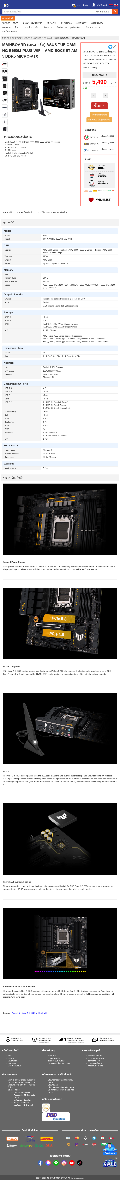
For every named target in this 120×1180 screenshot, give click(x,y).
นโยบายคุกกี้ (53, 1085)
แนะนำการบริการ (32, 27)
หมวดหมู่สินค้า (102, 11)
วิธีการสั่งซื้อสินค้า (95, 1055)
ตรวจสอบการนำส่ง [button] (11, 27)
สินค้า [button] (16, 22)
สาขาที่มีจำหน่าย (99, 115)
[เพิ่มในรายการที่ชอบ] (99, 200)
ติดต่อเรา (12, 1063)
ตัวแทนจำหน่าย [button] (93, 27)
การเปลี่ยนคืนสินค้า (95, 1063)
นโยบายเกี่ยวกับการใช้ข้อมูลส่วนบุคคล (60, 1081)
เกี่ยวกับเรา (12, 1061)
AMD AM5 (48, 38)
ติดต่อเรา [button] (47, 27)
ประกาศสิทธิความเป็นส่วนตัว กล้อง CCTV (62, 1091)
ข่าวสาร (11, 1058)
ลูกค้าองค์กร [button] (75, 27)
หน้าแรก (6, 22)
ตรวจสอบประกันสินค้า (56, 1061)
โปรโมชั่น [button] (52, 22)
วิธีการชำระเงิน (94, 1061)
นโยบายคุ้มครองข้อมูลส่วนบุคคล (61, 1087)
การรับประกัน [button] (96, 22)
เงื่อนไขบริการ (81, 22)
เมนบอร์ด (37, 38)
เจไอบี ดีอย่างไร (14, 1066)
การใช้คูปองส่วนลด (95, 1066)
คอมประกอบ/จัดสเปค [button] (33, 22)
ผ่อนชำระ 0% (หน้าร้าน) (99, 120)
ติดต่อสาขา (62, 27)
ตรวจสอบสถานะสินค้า (96, 1058)
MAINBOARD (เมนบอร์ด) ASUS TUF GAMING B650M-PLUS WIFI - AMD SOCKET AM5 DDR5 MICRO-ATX (39, 50)
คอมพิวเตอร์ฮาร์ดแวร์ (21, 38)
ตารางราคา (66, 22)
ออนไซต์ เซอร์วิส (10, 31)
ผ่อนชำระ (90, 130)
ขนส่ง (88, 159)
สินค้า (10, 1055)
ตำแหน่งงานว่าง (54, 1058)
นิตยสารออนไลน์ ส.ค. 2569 (59, 1063)
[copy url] (114, 47)
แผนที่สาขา (52, 1055)
